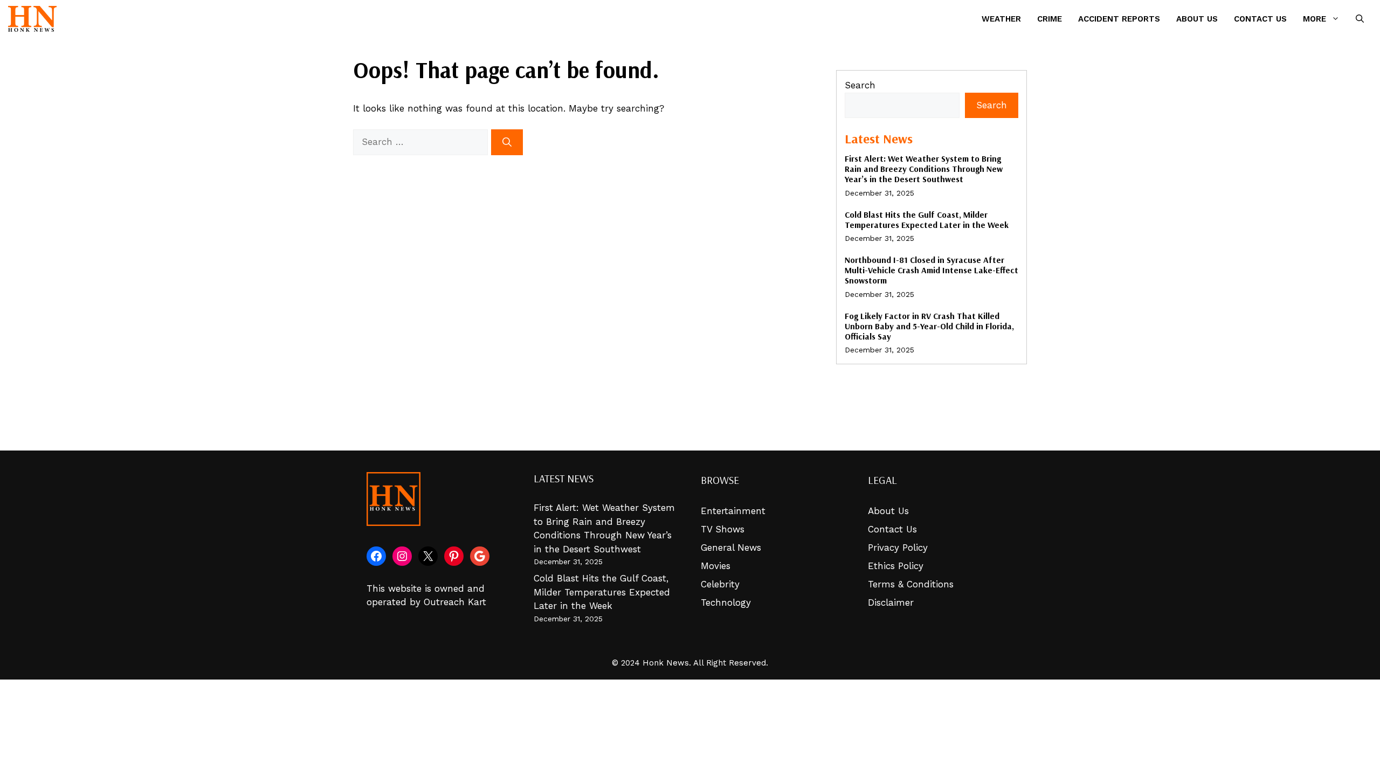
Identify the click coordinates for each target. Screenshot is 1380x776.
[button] (1360, 18)
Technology (726, 602)
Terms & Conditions (911, 584)
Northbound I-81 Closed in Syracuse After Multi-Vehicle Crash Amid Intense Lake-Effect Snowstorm (931, 270)
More (1314, 19)
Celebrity (720, 584)
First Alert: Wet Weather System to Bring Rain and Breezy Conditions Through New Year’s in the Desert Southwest (924, 168)
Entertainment (733, 510)
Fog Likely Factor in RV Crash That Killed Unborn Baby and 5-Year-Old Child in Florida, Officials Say (929, 326)
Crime (1049, 19)
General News (731, 547)
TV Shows (722, 529)
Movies (715, 565)
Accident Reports (1119, 19)
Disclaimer (891, 602)
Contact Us (1260, 19)
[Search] (507, 142)
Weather (1001, 19)
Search (860, 85)
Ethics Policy (895, 565)
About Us (1197, 19)
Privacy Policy (898, 547)
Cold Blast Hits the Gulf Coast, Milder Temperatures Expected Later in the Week (927, 219)
